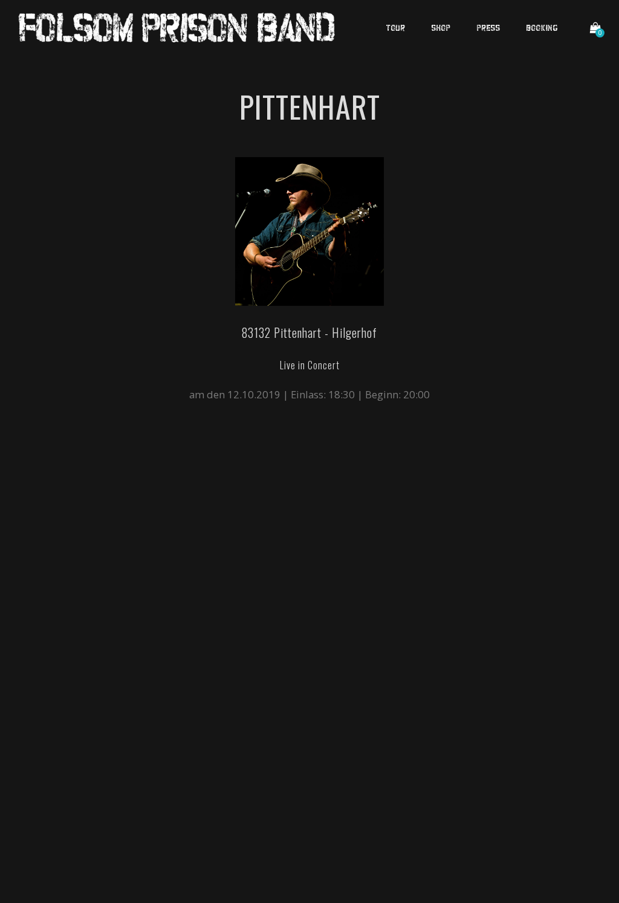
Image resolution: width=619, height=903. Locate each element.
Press (489, 27)
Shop (441, 27)
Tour (396, 27)
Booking (542, 27)
